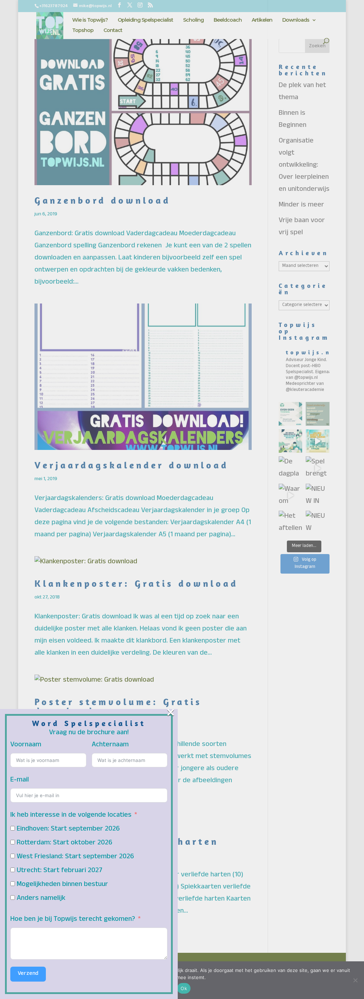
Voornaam (25, 745)
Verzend (28, 974)
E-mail (19, 780)
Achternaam (110, 745)
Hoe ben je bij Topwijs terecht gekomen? (72, 919)
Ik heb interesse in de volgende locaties (71, 815)
